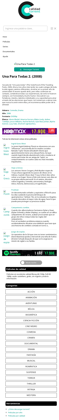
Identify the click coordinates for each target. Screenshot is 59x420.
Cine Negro (31, 326)
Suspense (31, 372)
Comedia (31, 332)
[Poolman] (6, 193)
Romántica (31, 366)
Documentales (9, 51)
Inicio (5, 36)
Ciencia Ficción (31, 320)
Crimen (31, 337)
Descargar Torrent (31, 69)
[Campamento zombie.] (6, 212)
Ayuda (5, 56)
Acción (31, 291)
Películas (6, 41)
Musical (31, 360)
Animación (31, 297)
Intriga (31, 389)
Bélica (31, 309)
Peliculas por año (15, 412)
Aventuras (31, 303)
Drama (31, 349)
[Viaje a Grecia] (6, 174)
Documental (31, 343)
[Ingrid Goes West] (6, 149)
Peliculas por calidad (16, 416)
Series (5, 46)
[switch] (31, 262)
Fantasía (31, 355)
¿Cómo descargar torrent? (19, 409)
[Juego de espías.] (6, 238)
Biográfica (31, 314)
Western (31, 395)
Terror (31, 378)
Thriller (31, 383)
